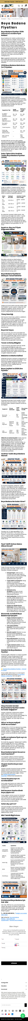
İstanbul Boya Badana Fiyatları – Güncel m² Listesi (13, 669)
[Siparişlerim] (22, 6)
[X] (9, 1011)
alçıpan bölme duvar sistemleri (8, 775)
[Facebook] (2, 1011)
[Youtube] (16, 1011)
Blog (9, 18)
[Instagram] (6, 1011)
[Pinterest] (13, 1011)
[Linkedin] (20, 1011)
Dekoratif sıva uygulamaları (8, 919)
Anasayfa (3, 18)
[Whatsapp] (23, 1011)
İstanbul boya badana (16, 920)
